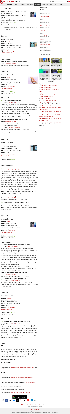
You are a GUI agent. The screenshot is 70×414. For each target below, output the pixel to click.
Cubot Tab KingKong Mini (45, 25)
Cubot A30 (9, 221)
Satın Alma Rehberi (47, 4)
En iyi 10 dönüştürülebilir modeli (48, 100)
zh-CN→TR (20, 127)
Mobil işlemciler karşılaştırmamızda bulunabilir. (21, 377)
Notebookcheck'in (44, 118)
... (68, 4)
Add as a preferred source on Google (20, 396)
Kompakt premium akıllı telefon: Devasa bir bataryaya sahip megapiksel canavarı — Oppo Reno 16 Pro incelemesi (45, 66)
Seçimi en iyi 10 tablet (45, 102)
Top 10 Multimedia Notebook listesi (48, 85)
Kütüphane (37, 4)
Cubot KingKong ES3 (44, 35)
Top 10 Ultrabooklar (45, 98)
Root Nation (11, 102)
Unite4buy (7, 63)
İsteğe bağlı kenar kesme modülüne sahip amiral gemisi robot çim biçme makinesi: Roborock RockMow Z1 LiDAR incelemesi (56, 66)
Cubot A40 (9, 298)
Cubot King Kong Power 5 (45, 44)
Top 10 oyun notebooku (45, 87)
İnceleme (16, 4)
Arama (55, 4)
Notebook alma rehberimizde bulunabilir (20, 392)
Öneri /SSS (30, 4)
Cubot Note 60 (43, 21)
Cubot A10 (9, 77)
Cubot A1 (9, 42)
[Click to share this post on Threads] (10, 400)
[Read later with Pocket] (24, 400)
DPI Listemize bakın (30, 382)
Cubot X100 (42, 30)
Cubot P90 (42, 39)
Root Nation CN (12, 127)
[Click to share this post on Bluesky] (14, 400)
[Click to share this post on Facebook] (6, 400)
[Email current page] (35, 400)
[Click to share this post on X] (17, 400)
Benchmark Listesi (5, 369)
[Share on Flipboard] (28, 400)
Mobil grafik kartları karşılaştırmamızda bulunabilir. (22, 367)
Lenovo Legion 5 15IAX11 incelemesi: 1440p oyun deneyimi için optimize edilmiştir (45, 77)
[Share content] (3, 400)
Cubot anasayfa (11, 51)
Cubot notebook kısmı (6, 52)
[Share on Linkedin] (31, 400)
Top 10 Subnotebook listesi (46, 96)
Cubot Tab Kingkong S (44, 12)
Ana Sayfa (9, 4)
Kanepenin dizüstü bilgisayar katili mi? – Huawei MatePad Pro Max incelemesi (56, 77)
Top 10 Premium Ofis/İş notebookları (49, 93)
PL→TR (14, 63)
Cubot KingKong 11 (44, 49)
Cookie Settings (35, 409)
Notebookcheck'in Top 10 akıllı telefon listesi (51, 122)
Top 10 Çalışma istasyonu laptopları (48, 95)
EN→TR (17, 102)
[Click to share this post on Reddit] (21, 400)
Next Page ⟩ (50, 81)
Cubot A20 (9, 145)
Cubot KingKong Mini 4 (44, 16)
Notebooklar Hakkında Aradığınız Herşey (29, 404)
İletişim (61, 4)
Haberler (23, 4)
